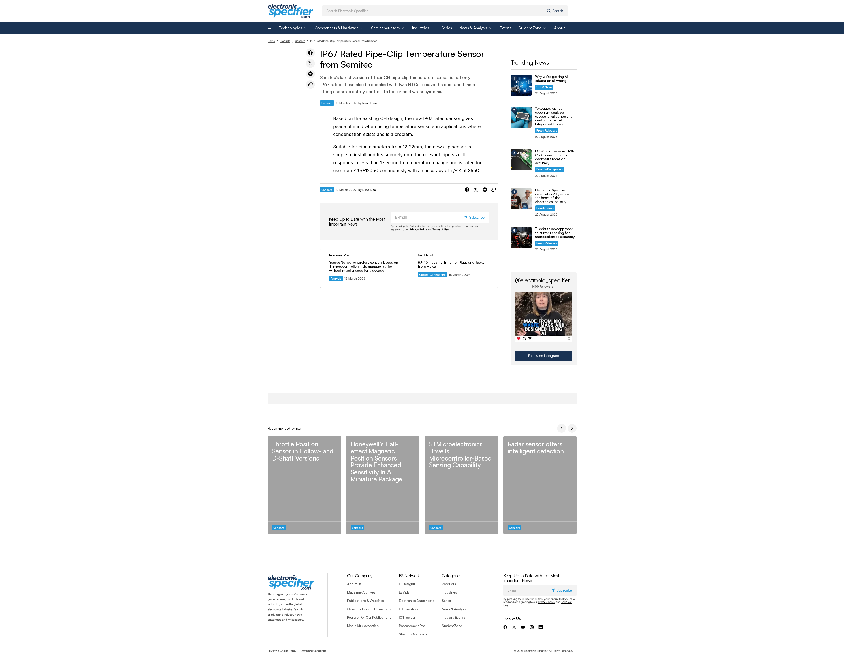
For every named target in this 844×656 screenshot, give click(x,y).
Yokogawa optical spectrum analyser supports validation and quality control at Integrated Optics (554, 116)
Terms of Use (440, 229)
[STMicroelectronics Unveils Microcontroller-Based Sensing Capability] (461, 485)
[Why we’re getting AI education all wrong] (521, 85)
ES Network (409, 575)
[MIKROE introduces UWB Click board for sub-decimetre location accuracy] (521, 159)
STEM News (544, 87)
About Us (354, 584)
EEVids (404, 592)
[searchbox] (433, 11)
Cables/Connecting (432, 274)
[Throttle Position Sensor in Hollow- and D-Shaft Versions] (304, 485)
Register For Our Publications (369, 617)
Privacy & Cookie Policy (282, 650)
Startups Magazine (413, 634)
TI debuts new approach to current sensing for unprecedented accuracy (555, 233)
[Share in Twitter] (310, 63)
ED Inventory (408, 609)
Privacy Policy (418, 229)
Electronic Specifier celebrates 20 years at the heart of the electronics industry (553, 196)
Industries (449, 592)
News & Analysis (454, 609)
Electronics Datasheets (416, 600)
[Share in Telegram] (310, 74)
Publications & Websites (365, 600)
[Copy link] (310, 84)
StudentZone (452, 626)
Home (271, 41)
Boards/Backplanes (549, 169)
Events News (545, 208)
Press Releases (546, 130)
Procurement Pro (412, 626)
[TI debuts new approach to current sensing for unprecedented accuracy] (521, 237)
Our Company (359, 575)
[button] (270, 28)
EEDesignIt (407, 584)
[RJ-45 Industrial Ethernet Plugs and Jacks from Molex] (453, 268)
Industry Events (453, 617)
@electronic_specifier (542, 280)
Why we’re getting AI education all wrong (551, 79)
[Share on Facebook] (310, 52)
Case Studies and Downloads (369, 609)
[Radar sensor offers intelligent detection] (540, 485)
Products (285, 41)
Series (446, 600)
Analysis (336, 278)
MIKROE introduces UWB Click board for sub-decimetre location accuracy (554, 157)
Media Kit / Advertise (363, 626)
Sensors (300, 41)
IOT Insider (407, 617)
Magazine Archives (361, 592)
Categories (451, 575)
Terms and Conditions (313, 650)
